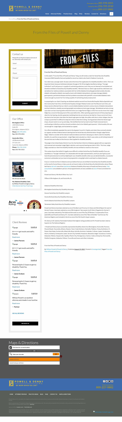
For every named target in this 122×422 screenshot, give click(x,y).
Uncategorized (96, 249)
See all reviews (18, 319)
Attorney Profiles (56, 14)
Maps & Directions (65, 400)
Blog (76, 14)
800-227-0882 (105, 9)
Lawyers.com (20, 412)
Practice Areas (68, 14)
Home (47, 14)
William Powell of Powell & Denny (56, 249)
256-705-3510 (105, 6)
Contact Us (94, 14)
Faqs (46, 400)
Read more (16, 243)
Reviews (87, 14)
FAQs (80, 14)
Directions (103, 14)
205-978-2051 (105, 3)
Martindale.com (28, 412)
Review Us (25, 329)
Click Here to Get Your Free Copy (22, 186)
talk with (54, 166)
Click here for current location (21, 353)
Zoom (95, 168)
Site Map (32, 410)
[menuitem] (47, 14)
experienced (67, 166)
